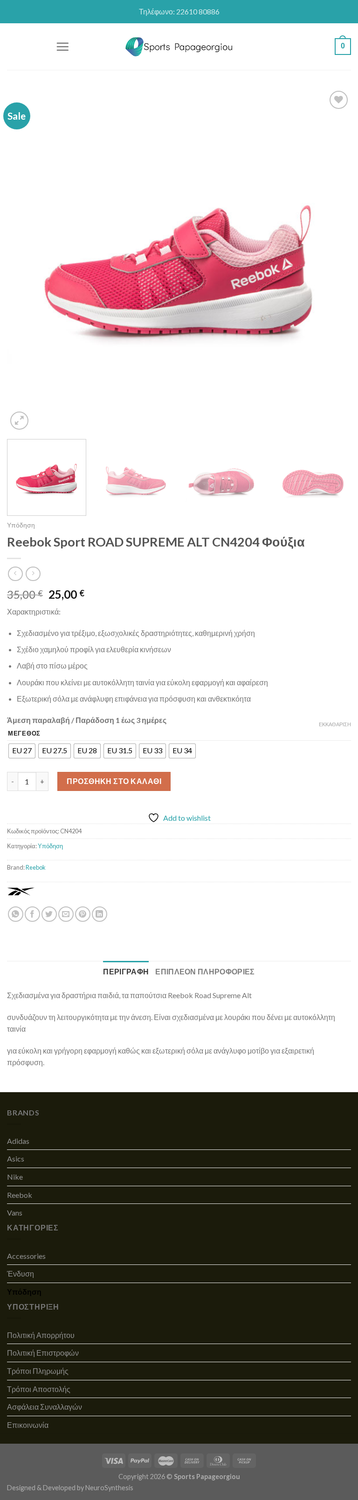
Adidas (18, 1140)
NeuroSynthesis (109, 1488)
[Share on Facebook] (32, 914)
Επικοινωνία (27, 1424)
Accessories (26, 1255)
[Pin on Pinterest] (82, 914)
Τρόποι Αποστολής (38, 1389)
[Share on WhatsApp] (15, 914)
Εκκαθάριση (335, 724)
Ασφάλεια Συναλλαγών (44, 1406)
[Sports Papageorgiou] (179, 47)
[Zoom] (19, 421)
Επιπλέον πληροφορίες (205, 971)
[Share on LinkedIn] (99, 914)
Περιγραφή (126, 971)
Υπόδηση (21, 525)
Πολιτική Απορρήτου (41, 1335)
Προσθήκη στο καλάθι (114, 781)
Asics (15, 1158)
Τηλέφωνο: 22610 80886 (179, 11)
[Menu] (62, 47)
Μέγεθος (24, 733)
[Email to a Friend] (66, 914)
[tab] (126, 971)
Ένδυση (20, 1273)
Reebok (36, 867)
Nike (15, 1176)
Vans (14, 1212)
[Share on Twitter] (49, 914)
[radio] (22, 751)
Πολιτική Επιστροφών (43, 1352)
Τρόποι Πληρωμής (38, 1370)
